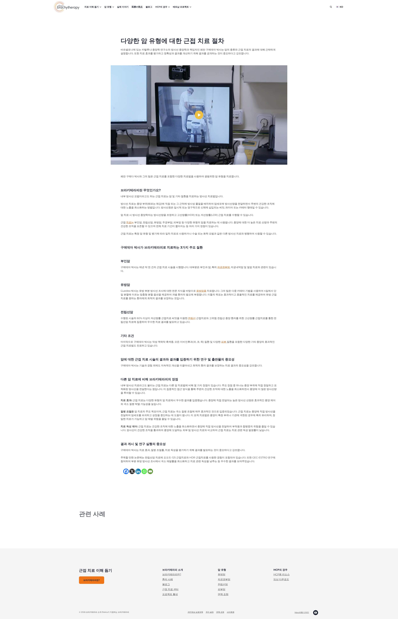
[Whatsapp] (144, 471)
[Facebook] (126, 471)
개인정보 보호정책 (195, 612)
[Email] (150, 471)
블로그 (149, 6)
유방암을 (201, 290)
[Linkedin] (138, 471)
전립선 (192, 318)
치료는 (130, 222)
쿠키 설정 (210, 612)
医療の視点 (137, 6)
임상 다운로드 (281, 579)
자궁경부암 (223, 267)
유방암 (221, 574)
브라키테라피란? (171, 574)
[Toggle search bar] (330, 6)
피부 (224, 341)
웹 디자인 (305, 612)
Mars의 (298, 612)
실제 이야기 (123, 6)
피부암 (221, 589)
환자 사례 (167, 579)
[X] (132, 471)
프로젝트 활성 (170, 594)
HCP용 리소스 (281, 574)
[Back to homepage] (66, 6)
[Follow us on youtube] (315, 612)
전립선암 (223, 584)
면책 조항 (223, 594)
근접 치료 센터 (170, 589)
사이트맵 (230, 612)
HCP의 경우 (161, 6)
